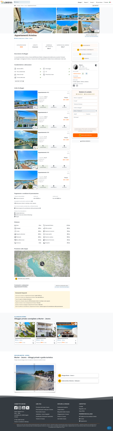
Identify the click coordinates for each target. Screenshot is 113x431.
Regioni (86, 2)
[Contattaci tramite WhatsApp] (82, 73)
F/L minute (64, 107)
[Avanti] (32, 329)
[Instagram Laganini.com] (19, 408)
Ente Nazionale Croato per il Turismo (44, 409)
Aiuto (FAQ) (81, 411)
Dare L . (19, 30)
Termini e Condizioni (19, 421)
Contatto (81, 406)
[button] (42, 264)
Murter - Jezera (24, 5)
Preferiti (106, 2)
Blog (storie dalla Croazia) (63, 411)
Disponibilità (53, 107)
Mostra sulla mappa (23, 278)
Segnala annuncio (85, 141)
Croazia (92, 2)
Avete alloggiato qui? (92, 36)
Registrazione (83, 421)
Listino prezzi (43, 107)
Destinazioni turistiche (62, 407)
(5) (35, 107)
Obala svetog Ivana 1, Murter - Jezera (23, 38)
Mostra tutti (19, 81)
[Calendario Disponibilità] (33, 343)
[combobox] (22, 2)
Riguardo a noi (82, 408)
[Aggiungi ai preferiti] (33, 323)
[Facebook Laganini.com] (15, 408)
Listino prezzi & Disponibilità (86, 49)
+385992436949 (77, 73)
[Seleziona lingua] (110, 2)
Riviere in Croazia (61, 416)
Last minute (99, 2)
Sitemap (27, 421)
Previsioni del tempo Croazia (42, 407)
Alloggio (80, 2)
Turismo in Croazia (40, 418)
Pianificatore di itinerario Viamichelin (44, 416)
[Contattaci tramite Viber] (86, 73)
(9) (35, 147)
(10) (35, 187)
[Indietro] (17, 329)
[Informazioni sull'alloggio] (33, 340)
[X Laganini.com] (27, 408)
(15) (35, 127)
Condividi (96, 5)
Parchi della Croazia (40, 411)
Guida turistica (60, 409)
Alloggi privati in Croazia (63, 414)
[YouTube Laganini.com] (23, 408)
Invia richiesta (86, 45)
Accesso (82, 418)
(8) (97, 31)
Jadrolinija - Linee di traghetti (42, 414)
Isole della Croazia (61, 418)
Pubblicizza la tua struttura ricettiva (88, 416)
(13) (35, 167)
